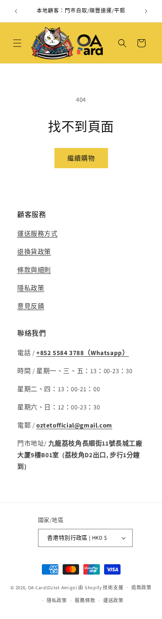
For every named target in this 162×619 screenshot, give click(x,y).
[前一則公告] (15, 11)
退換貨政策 (34, 252)
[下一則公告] (146, 11)
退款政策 (141, 587)
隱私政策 (30, 288)
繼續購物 (81, 158)
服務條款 (85, 600)
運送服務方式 (37, 233)
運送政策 (113, 600)
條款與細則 (34, 270)
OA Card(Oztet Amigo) (52, 587)
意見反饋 (30, 306)
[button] (17, 43)
